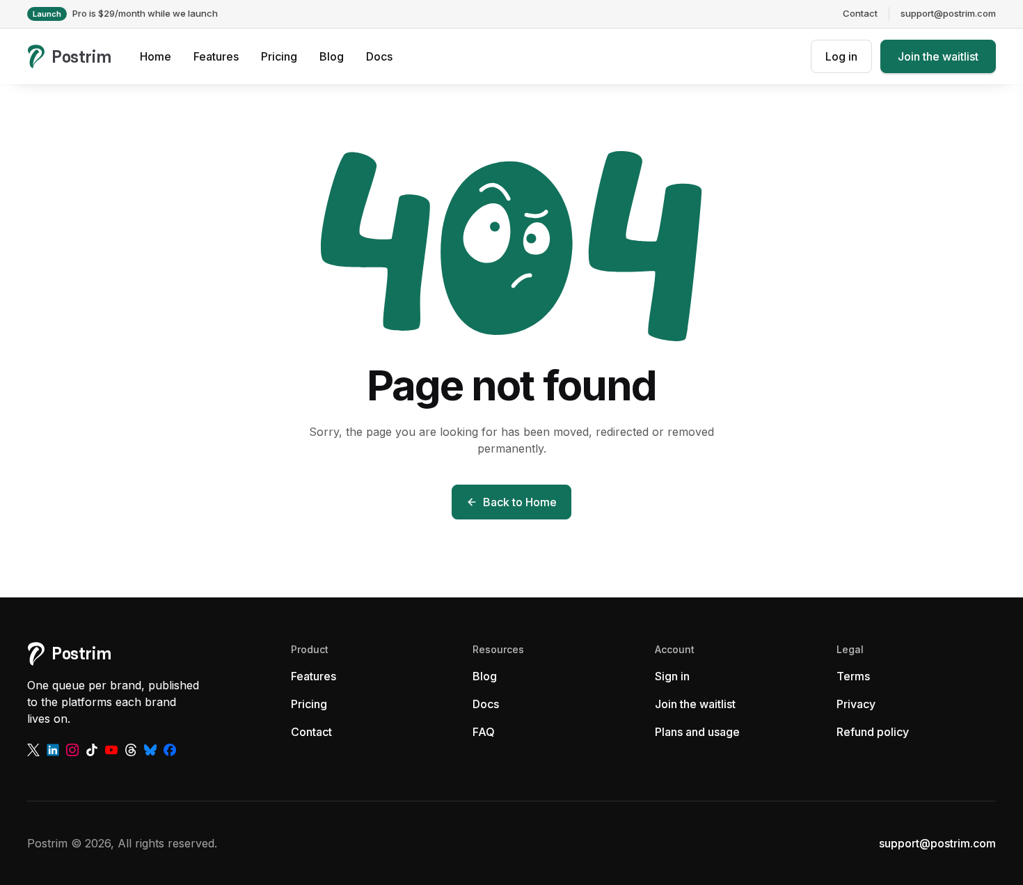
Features (216, 56)
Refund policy (872, 732)
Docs (379, 56)
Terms (853, 676)
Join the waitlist (938, 56)
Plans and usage (697, 732)
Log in (841, 56)
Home (155, 56)
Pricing (279, 56)
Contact (860, 13)
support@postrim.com (948, 13)
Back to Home (520, 502)
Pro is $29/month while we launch (125, 13)
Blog (331, 56)
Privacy (855, 704)
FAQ (484, 732)
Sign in (672, 676)
